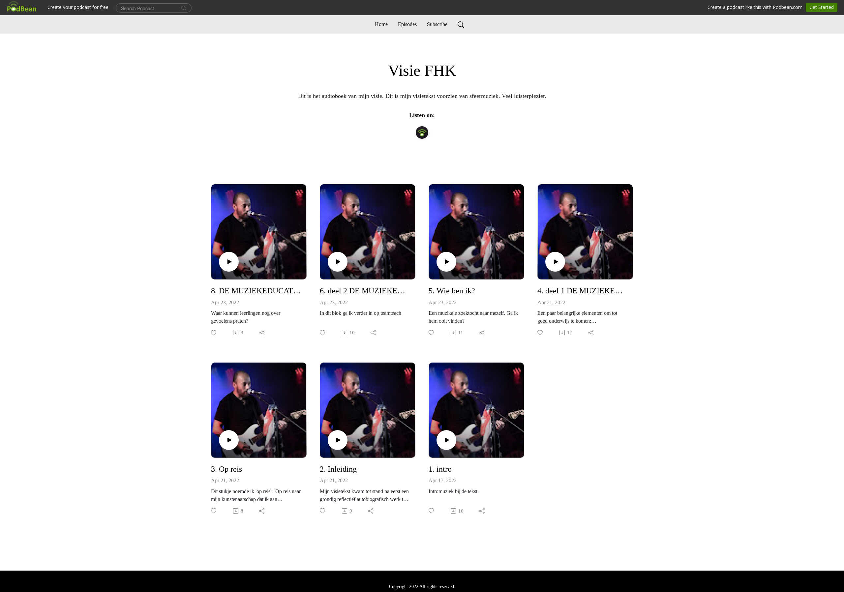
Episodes (407, 24)
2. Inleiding (338, 469)
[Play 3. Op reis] (229, 440)
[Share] (262, 332)
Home (381, 24)
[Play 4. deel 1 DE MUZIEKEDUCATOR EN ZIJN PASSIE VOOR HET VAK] (555, 262)
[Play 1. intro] (446, 440)
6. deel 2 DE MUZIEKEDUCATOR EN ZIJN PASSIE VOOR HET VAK (365, 290)
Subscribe (437, 24)
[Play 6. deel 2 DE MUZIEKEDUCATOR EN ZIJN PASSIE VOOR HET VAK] (337, 262)
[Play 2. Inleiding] (337, 440)
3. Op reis (226, 469)
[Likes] (214, 332)
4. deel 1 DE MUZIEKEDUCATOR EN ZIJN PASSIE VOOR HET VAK (582, 290)
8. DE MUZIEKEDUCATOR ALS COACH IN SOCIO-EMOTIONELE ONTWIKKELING (256, 290)
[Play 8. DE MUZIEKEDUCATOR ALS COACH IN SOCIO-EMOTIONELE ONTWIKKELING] (229, 262)
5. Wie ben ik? (452, 290)
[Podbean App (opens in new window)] (422, 132)
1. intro (440, 469)
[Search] (461, 24)
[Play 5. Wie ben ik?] (446, 262)
